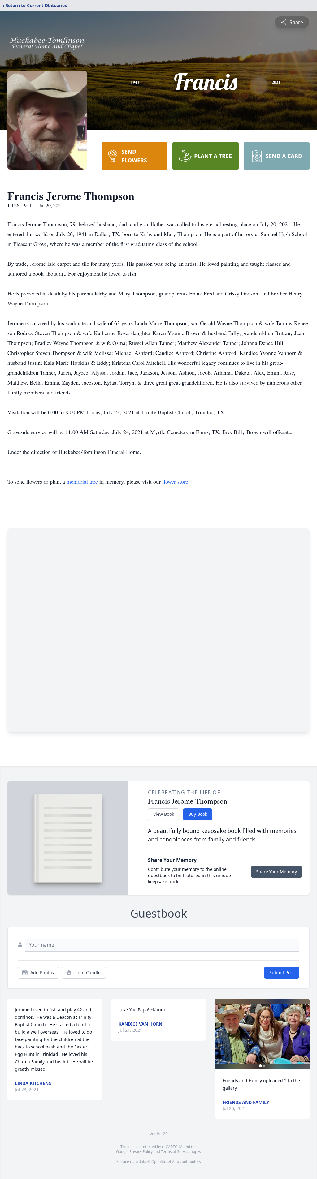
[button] (262, 1034)
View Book (163, 814)
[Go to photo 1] (260, 1065)
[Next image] (303, 1034)
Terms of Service (175, 1151)
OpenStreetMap (165, 1161)
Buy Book (197, 814)
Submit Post (281, 972)
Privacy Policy (141, 1151)
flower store (175, 481)
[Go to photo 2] (264, 1066)
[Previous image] (221, 1034)
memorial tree (82, 481)
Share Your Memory (276, 872)
